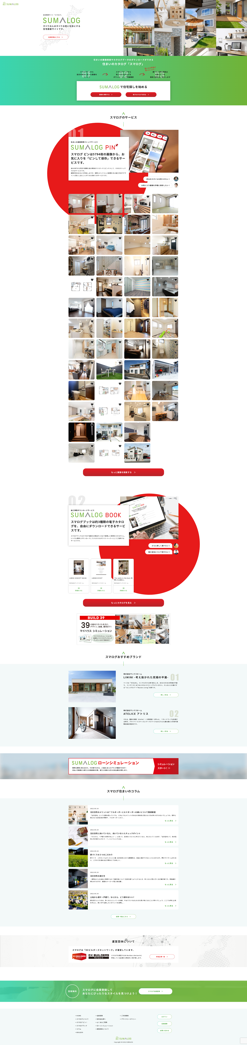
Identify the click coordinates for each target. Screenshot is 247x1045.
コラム (79, 1029)
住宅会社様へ (101, 1019)
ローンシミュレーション (105, 1026)
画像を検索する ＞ (106, 95)
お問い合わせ (164, 1030)
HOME (79, 1016)
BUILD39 (80, 1032)
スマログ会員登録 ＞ (155, 991)
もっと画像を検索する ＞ (123, 472)
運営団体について (103, 1029)
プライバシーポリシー (128, 1019)
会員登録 (100, 1016)
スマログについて (83, 1019)
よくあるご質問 (102, 1022)
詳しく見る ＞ (166, 695)
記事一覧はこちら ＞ (123, 917)
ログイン (164, 1017)
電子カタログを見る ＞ (141, 95)
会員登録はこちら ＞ (55, 37)
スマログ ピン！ (82, 1022)
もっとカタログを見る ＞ (123, 602)
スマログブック (82, 1026)
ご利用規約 (125, 1016)
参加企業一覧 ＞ (162, 957)
